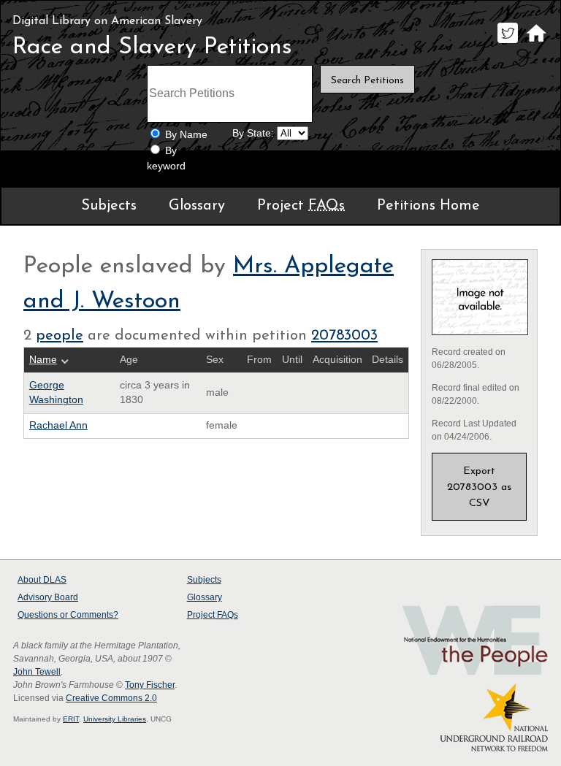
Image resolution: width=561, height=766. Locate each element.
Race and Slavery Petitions (152, 47)
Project (301, 206)
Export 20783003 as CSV (479, 487)
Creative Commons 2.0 (111, 698)
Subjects (109, 206)
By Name (186, 134)
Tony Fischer (150, 685)
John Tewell (37, 672)
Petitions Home (428, 206)
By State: (253, 133)
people (59, 336)
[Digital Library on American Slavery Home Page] (536, 42)
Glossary (197, 206)
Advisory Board (48, 597)
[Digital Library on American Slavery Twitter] (507, 42)
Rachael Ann (58, 425)
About (42, 580)
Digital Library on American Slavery (107, 21)
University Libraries (114, 719)
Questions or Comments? (68, 615)
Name (43, 359)
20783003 (344, 336)
